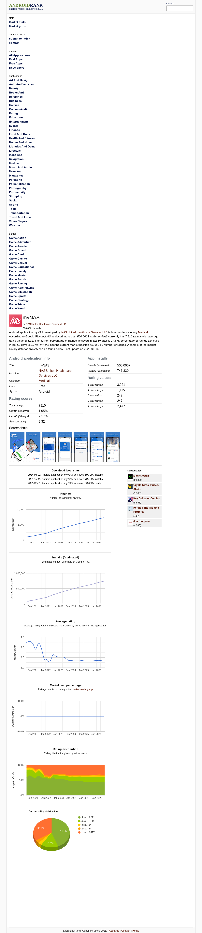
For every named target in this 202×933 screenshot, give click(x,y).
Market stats (17, 22)
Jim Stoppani (141, 521)
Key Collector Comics (146, 498)
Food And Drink (19, 134)
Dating (13, 113)
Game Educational (21, 266)
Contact (125, 930)
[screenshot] (17, 446)
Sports (13, 204)
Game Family (17, 271)
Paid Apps (16, 59)
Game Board (17, 250)
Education (16, 117)
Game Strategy (19, 300)
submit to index (19, 38)
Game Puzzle (17, 279)
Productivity (17, 192)
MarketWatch (141, 475)
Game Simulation (20, 291)
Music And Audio (20, 167)
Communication (19, 109)
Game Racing (18, 283)
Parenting (15, 179)
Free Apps (16, 63)
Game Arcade (18, 246)
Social (13, 200)
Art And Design (19, 80)
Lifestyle (15, 150)
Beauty (14, 88)
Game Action (17, 237)
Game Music (17, 275)
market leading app (82, 689)
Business (15, 100)
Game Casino (18, 258)
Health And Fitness (22, 138)
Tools (13, 208)
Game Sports (17, 295)
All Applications (19, 55)
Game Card (16, 254)
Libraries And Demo (22, 146)
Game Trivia (17, 304)
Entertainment (18, 121)
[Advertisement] (109, 6)
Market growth (18, 26)
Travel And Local (20, 217)
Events (13, 125)
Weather (14, 225)
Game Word (17, 308)
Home (135, 930)
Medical (143, 332)
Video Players (18, 221)
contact (14, 42)
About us (114, 930)
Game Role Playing (22, 287)
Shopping (15, 196)
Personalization (19, 183)
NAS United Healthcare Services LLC (46, 324)
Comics (14, 105)
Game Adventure (20, 242)
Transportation (19, 212)
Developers (16, 67)
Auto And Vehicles (21, 84)
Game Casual (18, 262)
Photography (18, 188)
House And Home (20, 142)
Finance (14, 129)
